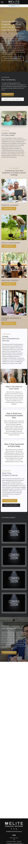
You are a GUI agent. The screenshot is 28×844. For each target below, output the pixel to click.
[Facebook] (11, 829)
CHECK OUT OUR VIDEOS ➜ (13, 99)
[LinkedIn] (16, 829)
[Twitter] (14, 829)
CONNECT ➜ (8, 94)
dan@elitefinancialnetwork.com (14, 831)
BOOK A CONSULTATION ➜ (12, 58)
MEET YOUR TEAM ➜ (11, 505)
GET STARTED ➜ (9, 500)
